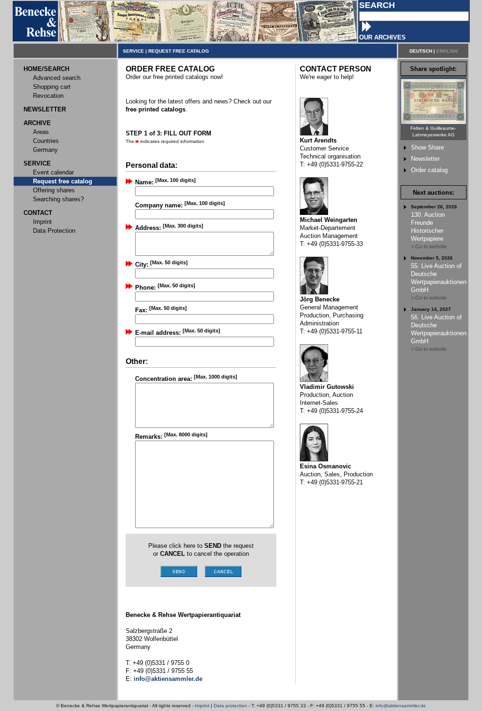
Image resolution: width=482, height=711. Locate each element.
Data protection (230, 705)
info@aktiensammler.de (401, 705)
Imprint (202, 705)
